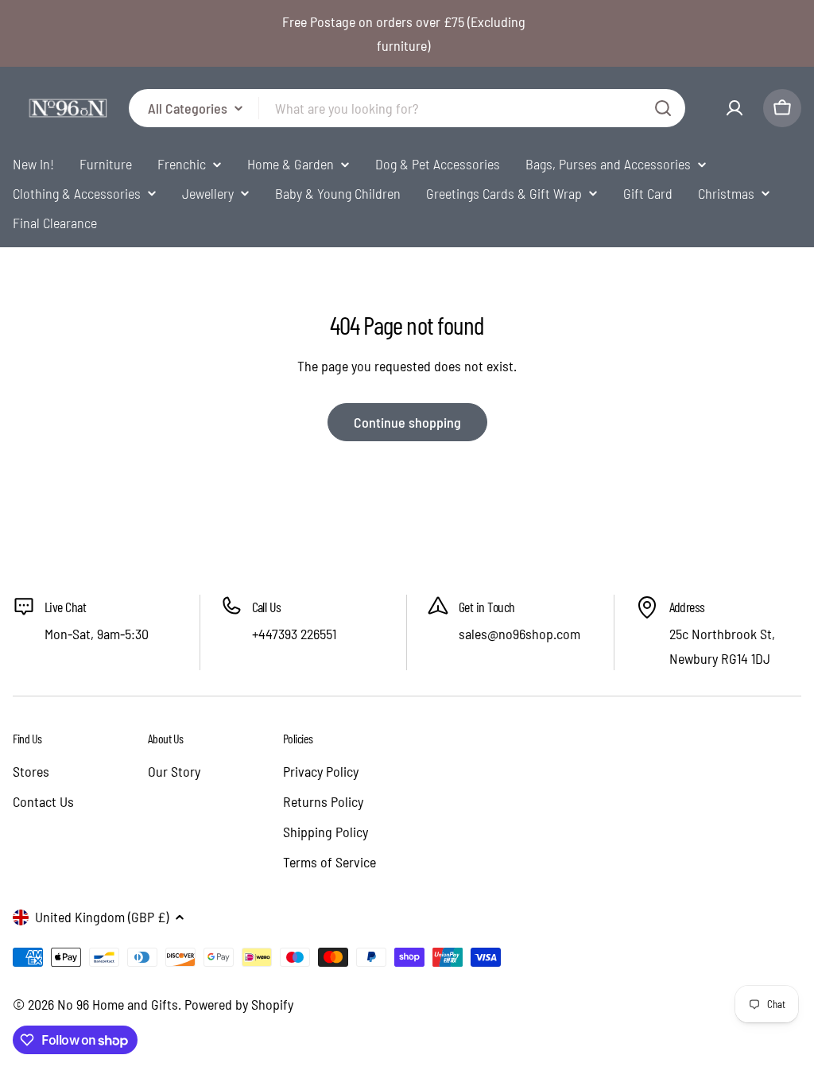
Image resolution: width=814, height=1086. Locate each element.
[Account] (734, 108)
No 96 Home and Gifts (117, 1004)
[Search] (663, 108)
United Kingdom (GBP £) (102, 916)
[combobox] (407, 108)
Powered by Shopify (238, 1004)
